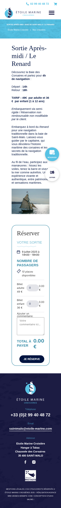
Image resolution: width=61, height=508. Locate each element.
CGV (28, 489)
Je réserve (32, 359)
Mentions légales (15, 489)
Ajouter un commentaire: (25, 314)
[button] (51, 12)
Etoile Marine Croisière (18, 30)
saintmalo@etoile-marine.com (30, 428)
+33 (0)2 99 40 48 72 (30, 415)
